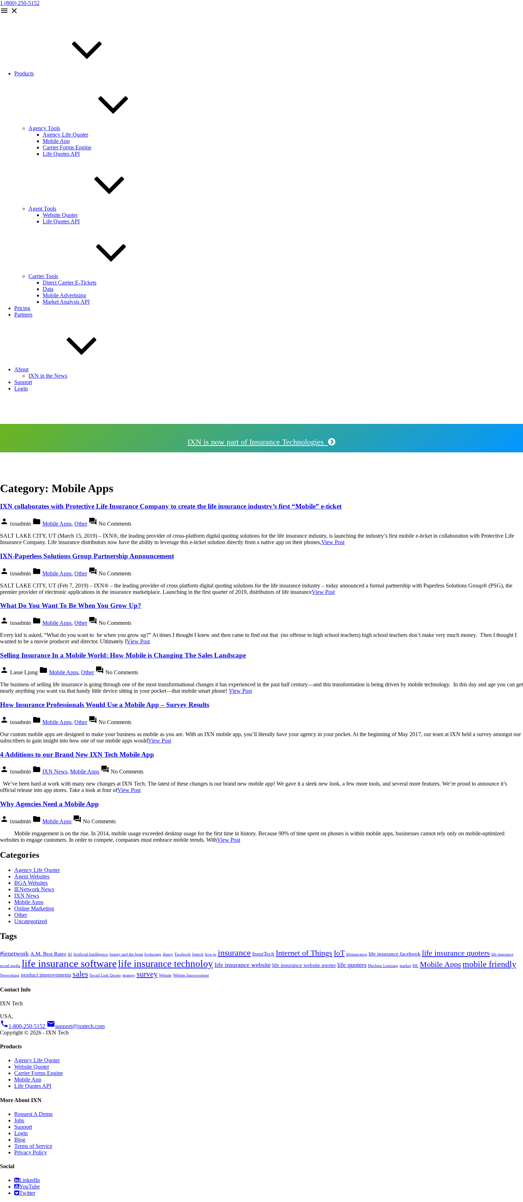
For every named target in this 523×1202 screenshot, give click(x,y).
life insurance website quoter (304, 965)
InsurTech (263, 954)
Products (24, 73)
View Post (332, 542)
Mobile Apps (57, 524)
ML (415, 966)
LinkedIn (29, 1180)
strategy (128, 975)
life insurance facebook (395, 954)
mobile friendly (489, 964)
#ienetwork (14, 953)
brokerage (152, 954)
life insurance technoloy (165, 963)
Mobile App (56, 141)
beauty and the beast (126, 954)
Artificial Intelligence (90, 954)
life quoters (351, 964)
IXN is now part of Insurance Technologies (257, 441)
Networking (10, 975)
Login (21, 388)
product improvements (46, 975)
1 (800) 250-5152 (19, 3)
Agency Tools (44, 128)
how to (210, 954)
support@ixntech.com (76, 1026)
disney (168, 954)
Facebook (183, 954)
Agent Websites (31, 876)
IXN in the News (47, 376)
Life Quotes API (61, 154)
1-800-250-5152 (23, 1026)
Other (80, 524)
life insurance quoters (456, 952)
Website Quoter (60, 215)
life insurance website (243, 964)
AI (70, 954)
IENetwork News (34, 889)
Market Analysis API (66, 302)
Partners (23, 315)
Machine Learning (383, 966)
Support (23, 382)
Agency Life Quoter (65, 135)
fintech (198, 954)
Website (165, 975)
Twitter (27, 1193)
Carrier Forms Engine (67, 147)
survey (147, 973)
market (405, 966)
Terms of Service (33, 1146)
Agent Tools (42, 209)
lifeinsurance (356, 954)
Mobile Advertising (64, 295)
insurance (234, 952)
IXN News (54, 771)
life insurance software (69, 963)
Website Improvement (191, 975)
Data (48, 289)
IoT (339, 952)
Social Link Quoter (105, 975)
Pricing (22, 308)
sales (80, 973)
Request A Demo (33, 1114)
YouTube (29, 1187)
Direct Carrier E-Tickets (69, 283)
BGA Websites (31, 883)
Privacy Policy (30, 1152)
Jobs (19, 1120)
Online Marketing (34, 908)
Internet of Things (304, 952)
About (21, 369)
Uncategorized (30, 921)
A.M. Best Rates (48, 954)
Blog (19, 1140)
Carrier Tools (43, 276)
